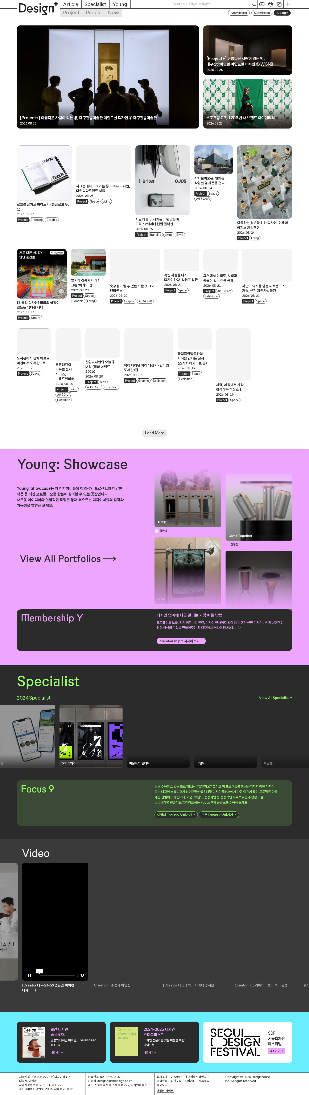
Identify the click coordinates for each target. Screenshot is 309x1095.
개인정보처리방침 (196, 1076)
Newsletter (239, 12)
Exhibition (211, 296)
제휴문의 (204, 1080)
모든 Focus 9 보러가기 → (218, 815)
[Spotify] (270, 4)
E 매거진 (190, 1080)
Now (113, 12)
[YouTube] (262, 4)
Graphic (51, 219)
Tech (102, 381)
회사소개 (162, 1076)
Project (71, 12)
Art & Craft (203, 198)
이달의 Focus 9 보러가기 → (176, 815)
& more (35, 317)
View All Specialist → (275, 697)
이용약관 (176, 1076)
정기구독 (176, 1080)
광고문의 (162, 1085)
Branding (37, 219)
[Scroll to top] (304, 1090)
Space (94, 201)
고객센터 (162, 1080)
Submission (262, 12)
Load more (154, 433)
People (94, 12)
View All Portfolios (60, 558)
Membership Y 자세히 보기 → (181, 641)
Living (106, 201)
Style (179, 234)
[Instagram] (279, 4)
